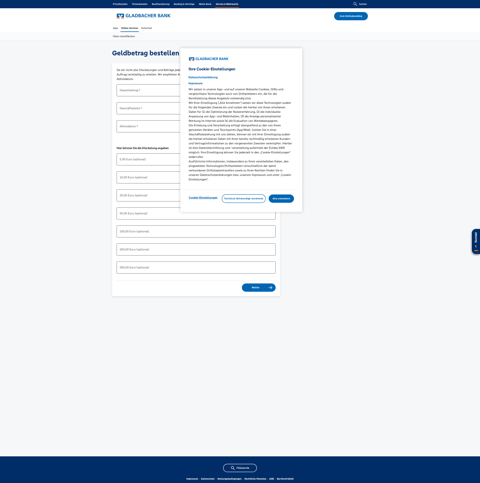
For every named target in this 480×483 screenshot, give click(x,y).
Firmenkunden (139, 4)
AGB (271, 478)
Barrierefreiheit (285, 478)
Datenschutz (207, 478)
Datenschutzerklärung (203, 77)
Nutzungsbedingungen (230, 478)
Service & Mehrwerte (227, 4)
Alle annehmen (281, 198)
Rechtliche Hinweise (255, 478)
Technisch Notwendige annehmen (243, 198)
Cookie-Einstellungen (203, 197)
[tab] (115, 28)
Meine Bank (205, 4)
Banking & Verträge (184, 4)
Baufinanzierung (160, 4)
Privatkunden (120, 4)
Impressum (192, 478)
